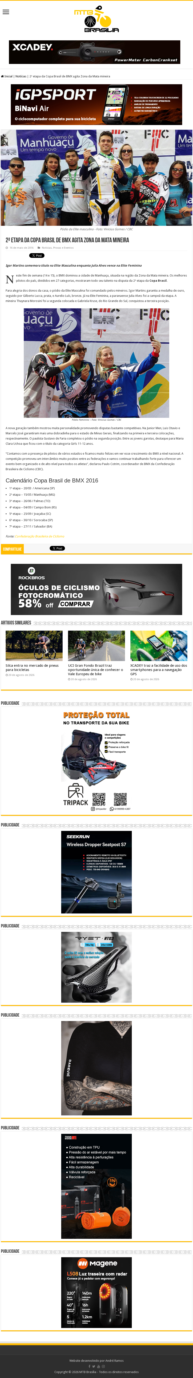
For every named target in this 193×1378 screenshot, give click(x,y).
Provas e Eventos (63, 247)
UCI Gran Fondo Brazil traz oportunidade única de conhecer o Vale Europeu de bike (95, 669)
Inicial (8, 76)
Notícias (21, 76)
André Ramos (114, 1360)
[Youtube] (99, 1366)
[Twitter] (94, 1366)
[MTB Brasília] (96, 18)
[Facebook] (89, 1366)
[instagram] (103, 1366)
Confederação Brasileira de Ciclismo (39, 536)
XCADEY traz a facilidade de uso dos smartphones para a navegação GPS (158, 669)
